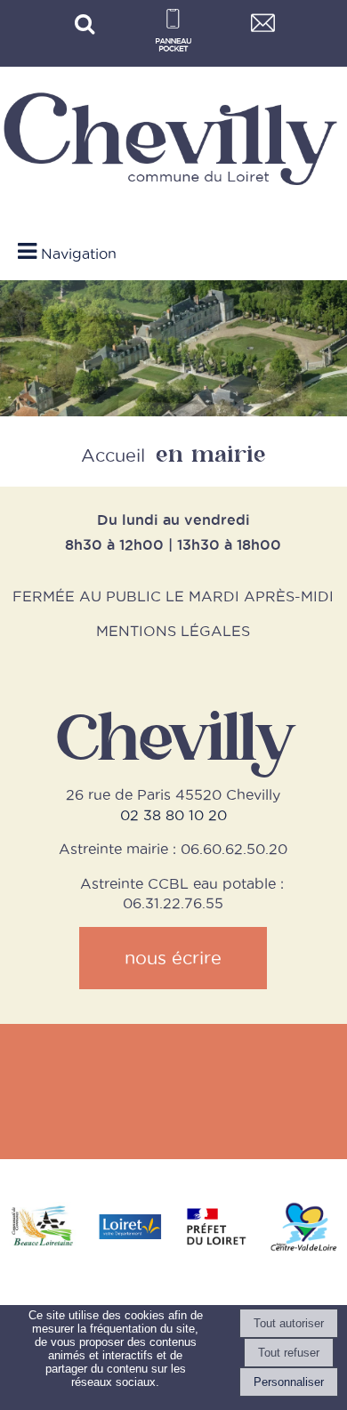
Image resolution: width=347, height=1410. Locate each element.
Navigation (79, 254)
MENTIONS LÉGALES (173, 631)
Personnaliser (289, 1382)
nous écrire (173, 958)
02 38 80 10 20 (173, 815)
